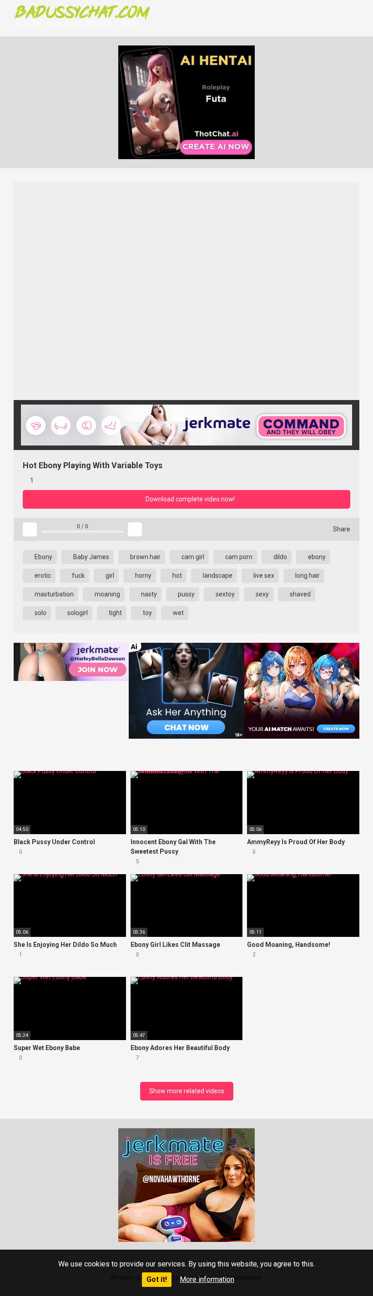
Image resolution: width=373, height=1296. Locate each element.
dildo (279, 556)
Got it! (156, 1279)
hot (176, 575)
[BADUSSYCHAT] (82, 15)
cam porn (238, 556)
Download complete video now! (189, 499)
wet (177, 612)
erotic (42, 575)
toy (146, 612)
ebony (316, 556)
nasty (148, 594)
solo (39, 612)
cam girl (192, 556)
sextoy (224, 594)
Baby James (90, 556)
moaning (106, 594)
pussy (185, 594)
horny (142, 575)
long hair (307, 575)
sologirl (77, 612)
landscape (217, 575)
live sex (263, 575)
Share (341, 529)
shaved (299, 594)
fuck (78, 575)
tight (114, 612)
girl (109, 575)
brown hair (145, 556)
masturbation (53, 594)
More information (207, 1279)
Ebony (42, 556)
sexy (261, 594)
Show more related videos (186, 1091)
